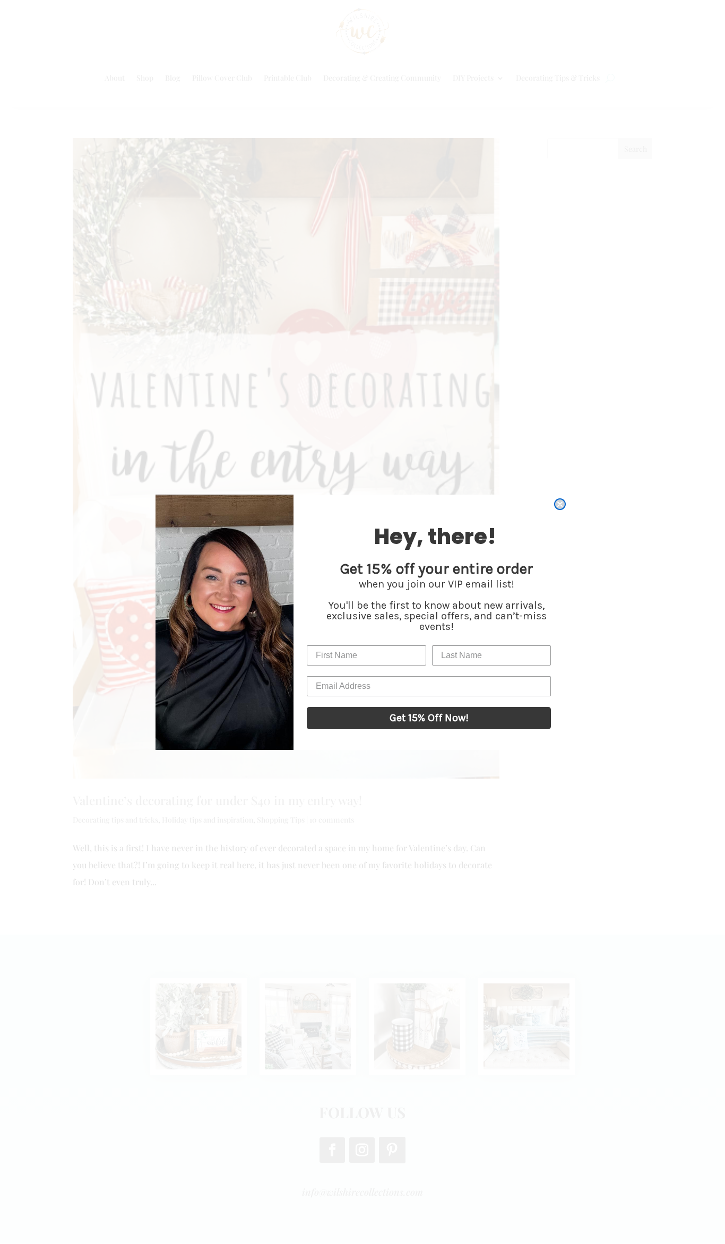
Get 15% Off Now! (429, 718)
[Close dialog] (560, 504)
